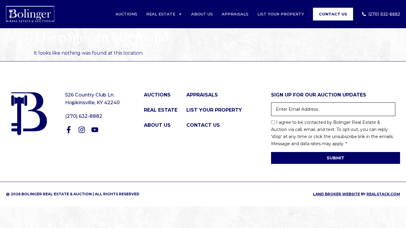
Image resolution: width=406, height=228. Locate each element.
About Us (202, 14)
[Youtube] (94, 129)
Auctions (126, 14)
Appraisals (235, 14)
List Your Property (280, 14)
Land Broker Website (336, 194)
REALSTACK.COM (383, 194)
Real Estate (160, 14)
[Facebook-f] (68, 129)
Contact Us (333, 14)
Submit (335, 158)
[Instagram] (81, 129)
